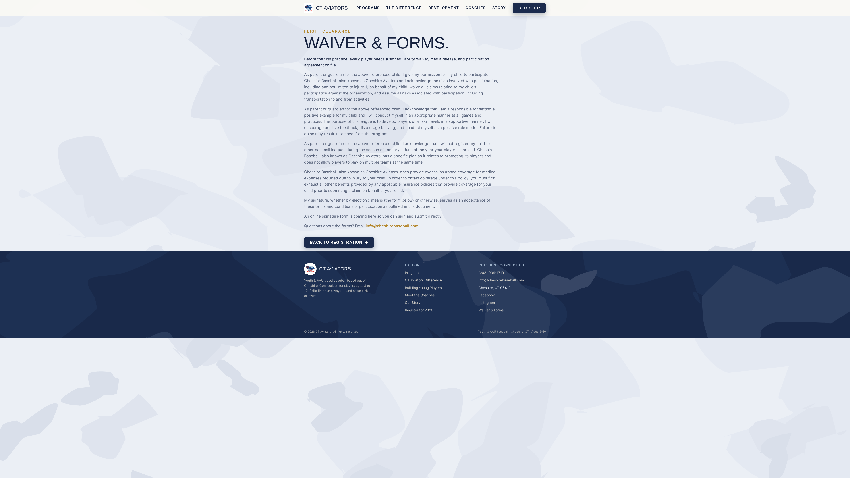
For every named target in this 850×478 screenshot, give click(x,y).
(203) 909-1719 (491, 273)
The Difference (404, 8)
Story (499, 8)
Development (443, 8)
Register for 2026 (419, 310)
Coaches (476, 8)
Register (529, 8)
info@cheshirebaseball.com (392, 226)
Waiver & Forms (491, 310)
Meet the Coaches (420, 295)
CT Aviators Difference (423, 280)
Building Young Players (423, 288)
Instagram (487, 303)
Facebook (487, 295)
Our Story (413, 303)
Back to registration (336, 242)
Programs (368, 8)
